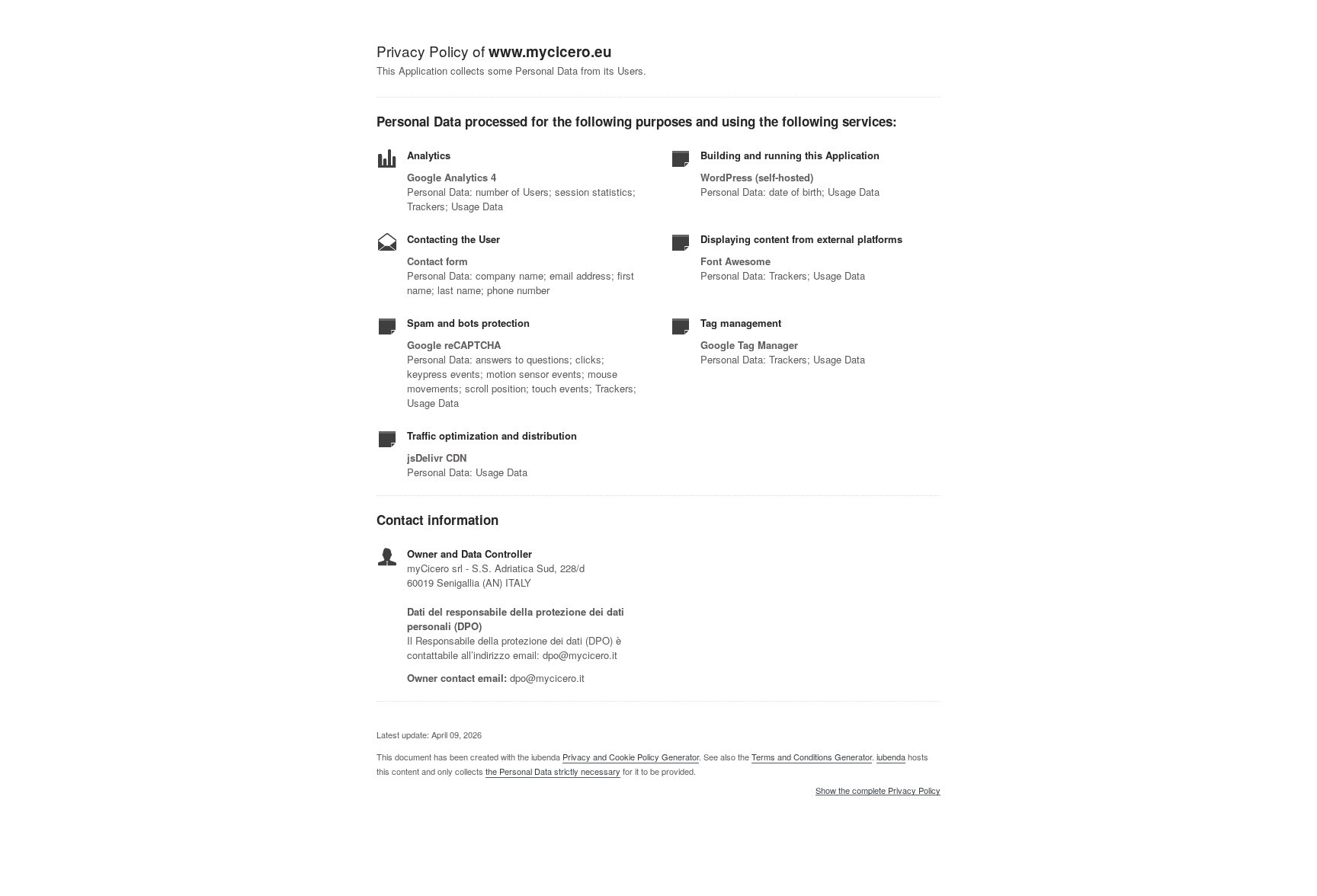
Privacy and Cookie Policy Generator (630, 756)
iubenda (890, 756)
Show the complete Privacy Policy (878, 790)
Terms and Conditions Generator (811, 756)
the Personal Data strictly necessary (552, 771)
